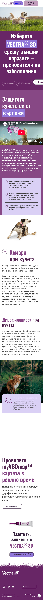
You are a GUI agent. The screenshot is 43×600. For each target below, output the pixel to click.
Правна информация (30, 594)
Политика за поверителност (8, 594)
